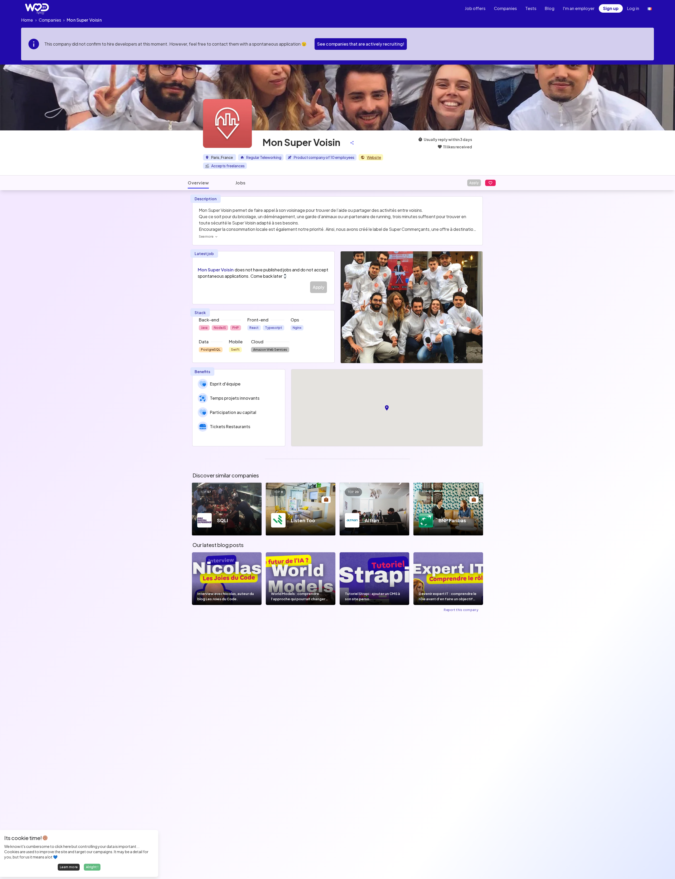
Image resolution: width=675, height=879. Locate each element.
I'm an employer (579, 8)
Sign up (611, 8)
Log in (633, 8)
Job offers (475, 8)
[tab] (198, 182)
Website (374, 157)
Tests (530, 8)
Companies (505, 8)
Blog (550, 8)
